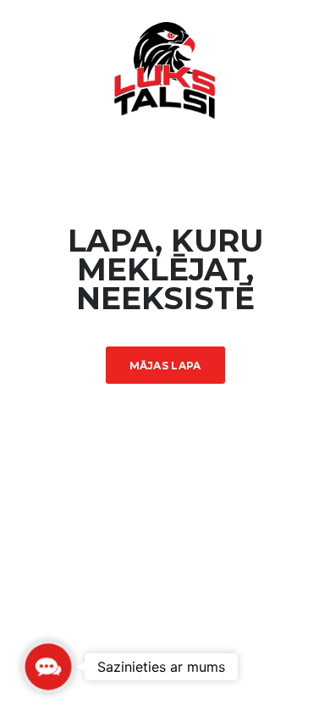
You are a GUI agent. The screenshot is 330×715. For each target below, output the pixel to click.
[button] (48, 666)
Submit (156, 665)
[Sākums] (165, 69)
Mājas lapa (165, 365)
